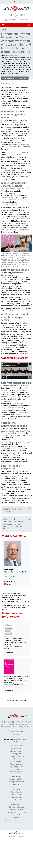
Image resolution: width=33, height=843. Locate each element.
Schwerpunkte (16, 746)
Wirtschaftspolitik (16, 772)
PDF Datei (9, 653)
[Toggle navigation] (3, 25)
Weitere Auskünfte (9, 78)
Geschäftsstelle (16, 792)
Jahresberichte (16, 797)
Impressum (11, 837)
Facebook (12, 731)
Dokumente (23, 78)
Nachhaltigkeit (16, 761)
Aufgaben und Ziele (16, 779)
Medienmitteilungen (16, 807)
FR (18, 2)
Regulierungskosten (16, 767)
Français (25, 740)
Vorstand (16, 789)
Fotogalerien (16, 817)
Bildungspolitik (16, 754)
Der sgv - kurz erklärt (16, 782)
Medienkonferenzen (16, 810)
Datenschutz (21, 837)
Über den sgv (16, 776)
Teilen (5, 30)
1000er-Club (16, 800)
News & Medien (16, 804)
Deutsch (17, 740)
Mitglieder (16, 784)
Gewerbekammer (16, 787)
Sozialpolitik (16, 769)
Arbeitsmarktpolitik (16, 751)
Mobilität (16, 759)
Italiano (16, 742)
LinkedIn (21, 731)
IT (20, 2)
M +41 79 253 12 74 (10, 579)
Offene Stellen (17, 795)
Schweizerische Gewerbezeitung (16, 820)
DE (14, 2)
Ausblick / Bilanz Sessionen (16, 812)
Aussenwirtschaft (16, 749)
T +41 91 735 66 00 (10, 577)
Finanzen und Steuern (16, 756)
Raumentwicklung (16, 764)
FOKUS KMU (16, 815)
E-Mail (16, 734)
